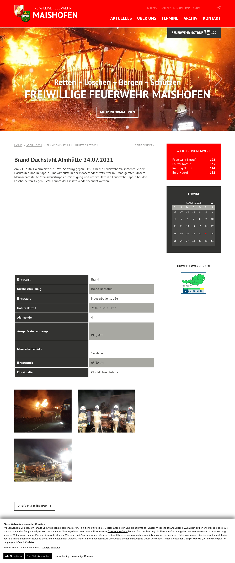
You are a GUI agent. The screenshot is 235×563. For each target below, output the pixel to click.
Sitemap (152, 7)
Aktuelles (121, 18)
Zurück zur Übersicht (34, 506)
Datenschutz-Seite (117, 531)
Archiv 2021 (34, 145)
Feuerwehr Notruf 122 (194, 32)
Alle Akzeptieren (14, 556)
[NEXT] (212, 202)
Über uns (146, 18)
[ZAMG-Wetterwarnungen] (193, 292)
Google (46, 547)
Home (18, 145)
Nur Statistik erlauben (38, 556)
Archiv (190, 18)
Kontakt (212, 18)
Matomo (55, 547)
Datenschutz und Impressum (180, 7)
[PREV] (175, 202)
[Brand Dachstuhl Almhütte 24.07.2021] (43, 411)
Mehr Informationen (117, 112)
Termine (169, 18)
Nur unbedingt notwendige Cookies (74, 556)
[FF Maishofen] (47, 13)
